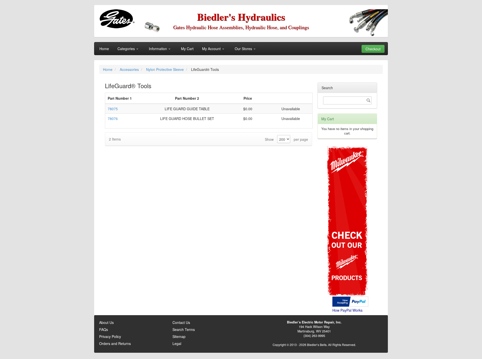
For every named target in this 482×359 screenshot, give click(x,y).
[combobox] (347, 100)
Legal (176, 343)
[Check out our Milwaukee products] (347, 202)
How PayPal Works (347, 310)
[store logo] (117, 19)
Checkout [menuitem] (373, 48)
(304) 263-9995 (314, 335)
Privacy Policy (110, 336)
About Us (106, 322)
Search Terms (183, 329)
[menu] (241, 48)
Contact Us (181, 322)
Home (108, 69)
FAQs (103, 329)
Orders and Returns (115, 343)
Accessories (130, 69)
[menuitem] (104, 48)
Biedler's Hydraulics (241, 16)
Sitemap (179, 336)
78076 (113, 118)
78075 (113, 108)
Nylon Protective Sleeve (165, 69)
